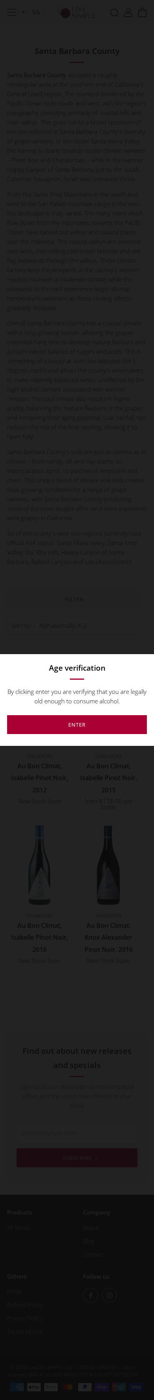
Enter (77, 724)
